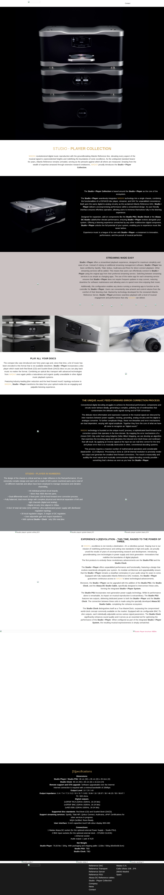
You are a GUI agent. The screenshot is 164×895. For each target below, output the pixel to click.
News (91, 886)
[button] (2, 334)
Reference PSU (96, 874)
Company (93, 883)
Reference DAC (96, 866)
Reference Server (97, 872)
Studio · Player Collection (100, 880)
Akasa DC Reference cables (101, 877)
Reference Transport (98, 868)
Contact (127, 3)
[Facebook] (133, 3)
